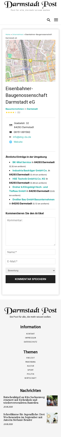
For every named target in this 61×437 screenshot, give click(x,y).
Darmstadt (32, 109)
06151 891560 (22, 132)
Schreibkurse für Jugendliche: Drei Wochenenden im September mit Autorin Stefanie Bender (24, 417)
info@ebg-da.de (22, 136)
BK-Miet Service (22, 162)
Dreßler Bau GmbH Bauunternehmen (34, 199)
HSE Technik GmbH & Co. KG (29, 178)
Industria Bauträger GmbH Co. (30, 170)
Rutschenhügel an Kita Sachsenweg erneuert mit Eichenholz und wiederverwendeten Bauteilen (24, 400)
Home (8, 34)
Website (18, 141)
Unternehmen (17, 34)
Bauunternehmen (15, 109)
